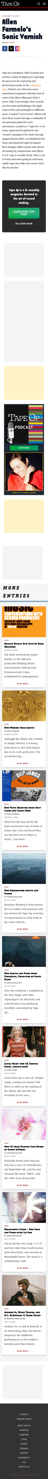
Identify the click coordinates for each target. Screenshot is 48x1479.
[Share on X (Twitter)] (11, 48)
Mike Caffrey (10, 42)
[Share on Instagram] (17, 48)
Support (24, 1453)
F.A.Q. (24, 1462)
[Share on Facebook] (4, 48)
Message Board (24, 1419)
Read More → (24, 684)
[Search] (39, 4)
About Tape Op (24, 1426)
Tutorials (24, 1414)
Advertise (24, 1430)
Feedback (24, 1449)
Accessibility (24, 1458)
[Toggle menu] (44, 3)
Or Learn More (24, 223)
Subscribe (24, 1435)
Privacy (24, 1444)
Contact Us (24, 1467)
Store (24, 1439)
